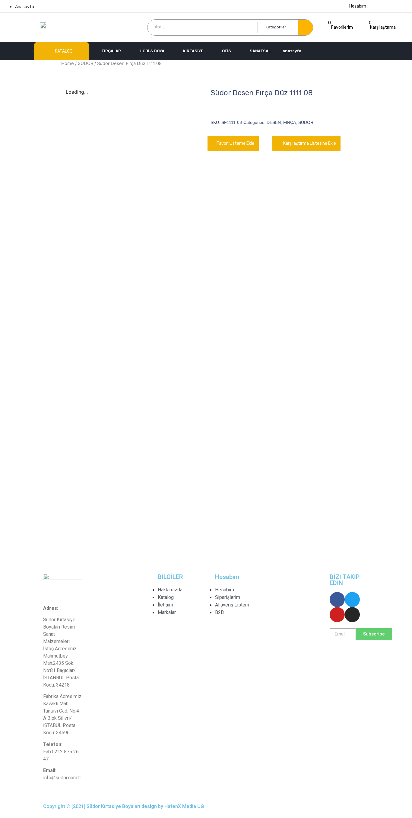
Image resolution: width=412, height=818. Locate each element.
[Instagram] (352, 614)
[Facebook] (337, 599)
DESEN (274, 122)
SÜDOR (85, 63)
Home (67, 63)
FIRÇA (289, 122)
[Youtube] (337, 614)
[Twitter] (352, 599)
